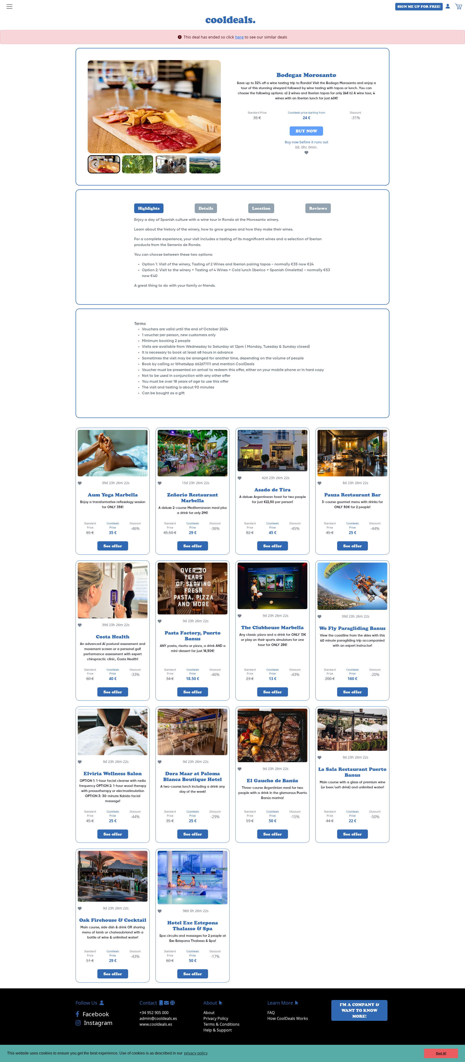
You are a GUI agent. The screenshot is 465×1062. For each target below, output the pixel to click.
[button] (104, 164)
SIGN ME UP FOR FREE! (419, 6)
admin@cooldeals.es (158, 1018)
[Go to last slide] (95, 164)
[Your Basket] (458, 6)
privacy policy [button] (196, 1053)
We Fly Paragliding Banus (352, 628)
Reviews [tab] (318, 208)
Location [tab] (261, 208)
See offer (112, 545)
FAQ (271, 1012)
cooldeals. (230, 19)
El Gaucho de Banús (272, 780)
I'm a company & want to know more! (359, 1010)
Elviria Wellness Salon (113, 773)
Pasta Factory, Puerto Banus (193, 636)
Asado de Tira (272, 490)
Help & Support (217, 1030)
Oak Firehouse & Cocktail (112, 920)
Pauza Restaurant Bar (352, 495)
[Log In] (450, 6)
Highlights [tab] (149, 208)
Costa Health (112, 637)
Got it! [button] (441, 1053)
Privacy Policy (215, 1018)
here (239, 37)
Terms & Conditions (221, 1024)
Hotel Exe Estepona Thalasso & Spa (192, 925)
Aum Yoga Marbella (113, 495)
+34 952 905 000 (154, 1012)
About (209, 1012)
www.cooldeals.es (156, 1024)
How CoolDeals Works (287, 1018)
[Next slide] (213, 164)
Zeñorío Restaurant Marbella (192, 498)
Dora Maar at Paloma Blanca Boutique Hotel (192, 776)
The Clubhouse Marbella (272, 627)
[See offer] (112, 453)
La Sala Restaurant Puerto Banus (352, 772)
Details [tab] (206, 208)
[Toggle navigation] (9, 6)
